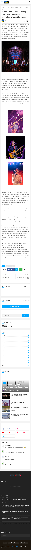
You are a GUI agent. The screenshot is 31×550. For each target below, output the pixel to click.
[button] (29, 2)
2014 (16, 365)
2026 (16, 335)
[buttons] (11, 475)
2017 (16, 357)
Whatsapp (20, 269)
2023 (16, 342)
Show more (26, 286)
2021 (16, 347)
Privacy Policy (24, 542)
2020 (16, 350)
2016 (16, 360)
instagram (23, 428)
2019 (16, 352)
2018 (16, 355)
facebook (9, 428)
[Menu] (2, 2)
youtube (9, 432)
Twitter (16, 269)
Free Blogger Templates (13, 546)
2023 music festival (9, 7)
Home (3, 7)
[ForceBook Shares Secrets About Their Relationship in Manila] (6, 403)
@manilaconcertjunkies (7, 535)
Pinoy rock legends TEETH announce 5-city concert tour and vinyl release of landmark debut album (19, 395)
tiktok (23, 432)
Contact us (16, 542)
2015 (16, 362)
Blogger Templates (5, 547)
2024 (16, 340)
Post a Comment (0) (15, 306)
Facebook (11, 269)
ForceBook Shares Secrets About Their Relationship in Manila (19, 401)
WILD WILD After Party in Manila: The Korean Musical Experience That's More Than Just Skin (19, 409)
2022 (16, 345)
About (10, 542)
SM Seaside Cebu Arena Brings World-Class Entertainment (20, 415)
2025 (16, 337)
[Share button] (24, 269)
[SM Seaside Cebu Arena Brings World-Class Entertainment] (6, 416)
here (8, 263)
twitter (9, 436)
